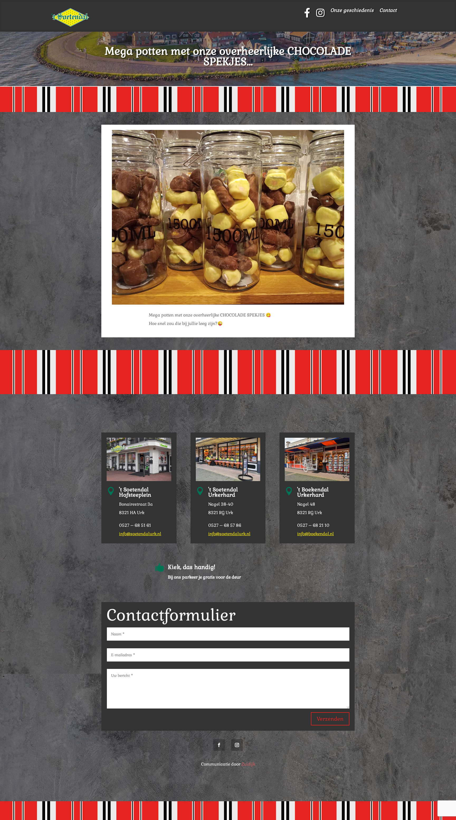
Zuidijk (248, 764)
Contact (388, 10)
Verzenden (330, 718)
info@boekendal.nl (315, 534)
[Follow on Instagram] (237, 745)
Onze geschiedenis (352, 10)
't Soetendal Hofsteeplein (135, 492)
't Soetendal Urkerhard (223, 492)
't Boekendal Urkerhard (313, 492)
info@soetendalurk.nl (140, 534)
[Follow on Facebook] (219, 745)
